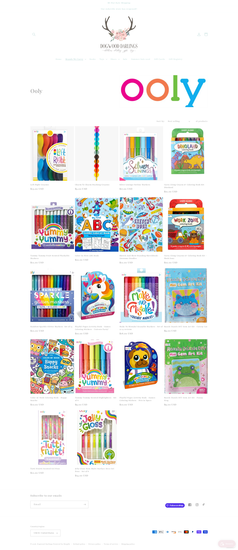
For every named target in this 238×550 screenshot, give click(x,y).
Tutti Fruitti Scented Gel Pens (45, 468)
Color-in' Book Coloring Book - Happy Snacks (48, 399)
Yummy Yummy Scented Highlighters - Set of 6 (96, 399)
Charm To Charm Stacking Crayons (92, 184)
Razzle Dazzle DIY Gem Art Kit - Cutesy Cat (186, 326)
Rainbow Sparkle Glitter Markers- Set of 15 (51, 326)
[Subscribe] (84, 504)
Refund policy (79, 544)
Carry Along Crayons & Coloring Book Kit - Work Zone (185, 257)
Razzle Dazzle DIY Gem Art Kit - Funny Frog (183, 399)
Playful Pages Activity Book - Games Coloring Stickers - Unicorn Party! (93, 328)
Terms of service (111, 544)
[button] (33, 34)
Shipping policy (128, 544)
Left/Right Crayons (39, 184)
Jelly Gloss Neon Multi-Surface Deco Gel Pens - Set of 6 (94, 470)
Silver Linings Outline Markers (134, 184)
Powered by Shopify (61, 544)
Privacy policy (94, 544)
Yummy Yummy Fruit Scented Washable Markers (50, 257)
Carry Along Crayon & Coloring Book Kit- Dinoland (184, 186)
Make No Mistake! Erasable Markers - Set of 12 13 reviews (141, 328)
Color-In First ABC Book (87, 255)
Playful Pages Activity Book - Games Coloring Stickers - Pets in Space (137, 399)
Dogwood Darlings (45, 544)
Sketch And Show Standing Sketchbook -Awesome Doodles (139, 257)
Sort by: (161, 121)
